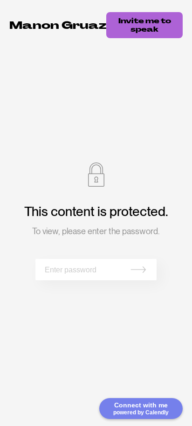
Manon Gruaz (57, 25)
